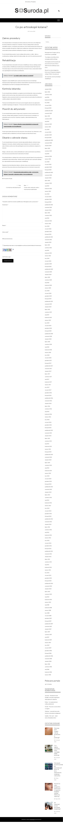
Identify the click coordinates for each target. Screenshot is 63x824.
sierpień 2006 (48, 661)
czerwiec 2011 (48, 562)
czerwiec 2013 (48, 497)
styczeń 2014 (48, 478)
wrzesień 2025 (48, 113)
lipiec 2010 (47, 591)
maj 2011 (47, 564)
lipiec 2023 (47, 180)
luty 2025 (47, 129)
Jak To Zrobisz (48, 684)
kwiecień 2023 (48, 188)
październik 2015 (49, 430)
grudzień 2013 (48, 481)
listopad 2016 (48, 395)
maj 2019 (47, 314)
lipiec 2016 (47, 406)
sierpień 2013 (48, 492)
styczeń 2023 (48, 196)
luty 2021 (47, 258)
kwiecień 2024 (48, 156)
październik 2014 (49, 454)
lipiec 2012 (47, 527)
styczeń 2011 (48, 575)
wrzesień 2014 (48, 457)
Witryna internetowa (7, 238)
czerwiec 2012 (48, 529)
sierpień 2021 (48, 242)
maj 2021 (47, 250)
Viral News (32, 819)
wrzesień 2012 (48, 521)
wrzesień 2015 (48, 433)
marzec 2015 (48, 449)
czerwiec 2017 (48, 376)
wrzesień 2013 (48, 489)
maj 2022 (47, 218)
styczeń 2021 (48, 261)
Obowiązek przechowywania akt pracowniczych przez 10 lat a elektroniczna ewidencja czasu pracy (58, 769)
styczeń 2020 (48, 293)
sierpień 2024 (48, 145)
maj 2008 (47, 605)
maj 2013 (47, 500)
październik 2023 (49, 172)
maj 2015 (47, 443)
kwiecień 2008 (48, 607)
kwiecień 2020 (48, 285)
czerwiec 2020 (48, 280)
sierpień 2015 (48, 435)
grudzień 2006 (48, 650)
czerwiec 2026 (48, 94)
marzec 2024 (48, 159)
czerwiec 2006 (48, 666)
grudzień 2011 (48, 545)
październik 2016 (49, 398)
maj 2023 (47, 185)
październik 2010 (49, 583)
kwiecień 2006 (48, 672)
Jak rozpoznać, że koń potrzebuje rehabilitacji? (57, 806)
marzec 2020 (48, 288)
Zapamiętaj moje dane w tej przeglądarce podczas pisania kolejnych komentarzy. (22, 245)
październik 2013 (49, 486)
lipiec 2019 (47, 309)
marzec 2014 (48, 473)
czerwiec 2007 (48, 634)
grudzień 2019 (48, 296)
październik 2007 (49, 623)
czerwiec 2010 (48, 594)
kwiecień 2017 (48, 382)
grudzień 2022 (48, 199)
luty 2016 (47, 419)
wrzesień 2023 (48, 175)
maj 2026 (47, 97)
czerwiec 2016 (48, 408)
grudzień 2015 (48, 425)
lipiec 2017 (47, 374)
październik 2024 (49, 140)
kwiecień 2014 (48, 470)
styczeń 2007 (48, 647)
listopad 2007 (48, 621)
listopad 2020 (48, 266)
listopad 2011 (48, 548)
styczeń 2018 (48, 357)
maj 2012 (47, 532)
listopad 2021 (48, 234)
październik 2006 (49, 656)
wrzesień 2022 (48, 207)
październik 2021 (49, 237)
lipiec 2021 (47, 245)
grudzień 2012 (48, 513)
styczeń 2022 (48, 228)
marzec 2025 (48, 126)
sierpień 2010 (48, 588)
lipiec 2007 (47, 631)
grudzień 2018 (48, 328)
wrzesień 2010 (48, 586)
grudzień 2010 (48, 578)
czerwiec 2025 (48, 118)
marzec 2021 (48, 255)
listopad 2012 (48, 516)
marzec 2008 (48, 610)
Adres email (5, 232)
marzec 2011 (48, 570)
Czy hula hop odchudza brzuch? (13, 186)
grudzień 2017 (48, 360)
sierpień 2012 (48, 524)
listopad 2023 (48, 169)
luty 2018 (47, 355)
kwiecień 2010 (48, 599)
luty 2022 (47, 226)
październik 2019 (49, 301)
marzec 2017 (48, 384)
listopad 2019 (48, 298)
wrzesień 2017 (48, 368)
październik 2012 (49, 519)
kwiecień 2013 (48, 502)
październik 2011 (49, 551)
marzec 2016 (48, 416)
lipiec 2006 (47, 664)
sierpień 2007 (48, 629)
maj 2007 (47, 637)
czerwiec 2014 (48, 465)
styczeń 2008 (48, 615)
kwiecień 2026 (48, 100)
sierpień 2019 (48, 306)
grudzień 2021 (48, 231)
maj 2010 (47, 597)
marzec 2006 (48, 674)
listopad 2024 (48, 137)
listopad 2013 (48, 484)
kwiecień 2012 (48, 535)
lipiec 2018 (47, 341)
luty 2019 (47, 323)
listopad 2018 (48, 331)
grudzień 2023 (48, 167)
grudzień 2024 (48, 135)
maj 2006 (47, 669)
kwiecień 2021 (48, 253)
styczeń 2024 (48, 164)
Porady (10, 178)
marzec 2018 (48, 352)
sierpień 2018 (48, 339)
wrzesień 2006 (48, 658)
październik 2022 (49, 204)
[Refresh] (13, 249)
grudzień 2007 (48, 618)
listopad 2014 (48, 451)
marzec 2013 (48, 505)
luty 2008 (47, 613)
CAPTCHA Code (6, 256)
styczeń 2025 (48, 132)
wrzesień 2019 (48, 304)
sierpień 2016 (48, 403)
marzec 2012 (48, 537)
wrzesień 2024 (48, 143)
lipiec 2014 (47, 462)
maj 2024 (47, 153)
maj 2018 (47, 347)
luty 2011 (47, 572)
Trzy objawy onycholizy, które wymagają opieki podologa (57, 750)
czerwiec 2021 (48, 247)
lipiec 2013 (47, 494)
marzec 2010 (48, 602)
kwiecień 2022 (48, 220)
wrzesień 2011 (48, 554)
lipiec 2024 (47, 148)
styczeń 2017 (48, 390)
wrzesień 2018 (48, 336)
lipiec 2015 (47, 438)
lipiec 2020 (47, 277)
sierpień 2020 (48, 274)
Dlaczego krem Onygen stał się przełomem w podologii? (57, 733)
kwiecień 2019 (48, 317)
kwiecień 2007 (48, 639)
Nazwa (4, 225)
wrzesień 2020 (48, 271)
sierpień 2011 (48, 556)
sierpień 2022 (48, 210)
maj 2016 (47, 411)
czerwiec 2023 (48, 183)
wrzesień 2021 (48, 239)
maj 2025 (47, 121)
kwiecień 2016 (48, 414)
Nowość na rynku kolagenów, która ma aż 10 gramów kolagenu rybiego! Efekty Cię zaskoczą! (52, 72)
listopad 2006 (48, 653)
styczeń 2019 (48, 325)
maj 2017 (47, 379)
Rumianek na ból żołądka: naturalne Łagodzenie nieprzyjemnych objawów (52, 697)
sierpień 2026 (48, 89)
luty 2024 (47, 161)
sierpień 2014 (48, 459)
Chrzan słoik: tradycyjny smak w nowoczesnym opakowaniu (31, 187)
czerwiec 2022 (48, 215)
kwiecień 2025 (48, 124)
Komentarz (5, 204)
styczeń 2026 (48, 105)
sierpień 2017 (48, 371)
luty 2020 (47, 290)
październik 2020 (49, 269)
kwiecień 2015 (48, 446)
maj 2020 (47, 282)
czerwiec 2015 (48, 441)
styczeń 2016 (48, 422)
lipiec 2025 (47, 116)
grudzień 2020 (48, 263)
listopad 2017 (48, 363)
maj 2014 (47, 468)
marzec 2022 (48, 223)
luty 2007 (47, 645)
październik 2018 (49, 333)
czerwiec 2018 (48, 344)
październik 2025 (49, 110)
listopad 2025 (48, 108)
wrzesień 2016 (48, 400)
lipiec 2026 (47, 92)
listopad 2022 (48, 202)
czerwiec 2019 (48, 312)
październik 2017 (49, 366)
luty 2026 (47, 102)
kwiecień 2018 (48, 349)
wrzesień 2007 (48, 626)
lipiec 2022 (47, 212)
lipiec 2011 (47, 559)
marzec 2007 (48, 642)
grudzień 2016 (48, 392)
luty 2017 (47, 387)
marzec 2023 (48, 191)
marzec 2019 (48, 320)
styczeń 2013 (48, 511)
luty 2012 (47, 540)
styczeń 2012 (48, 543)
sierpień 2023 (48, 177)
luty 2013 (47, 508)
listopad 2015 (48, 427)
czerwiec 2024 (48, 151)
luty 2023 (47, 194)
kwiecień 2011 (48, 567)
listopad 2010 (48, 580)
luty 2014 (47, 476)
